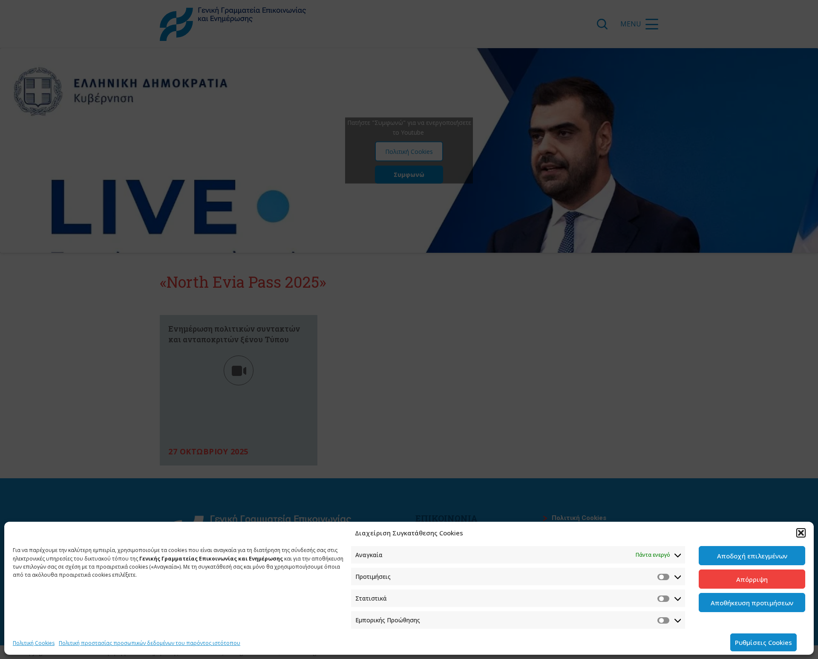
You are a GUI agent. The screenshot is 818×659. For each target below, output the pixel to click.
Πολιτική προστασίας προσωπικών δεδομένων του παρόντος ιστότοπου (149, 643)
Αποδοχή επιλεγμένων (752, 556)
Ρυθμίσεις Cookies (763, 642)
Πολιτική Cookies (34, 643)
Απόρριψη (752, 579)
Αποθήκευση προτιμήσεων (752, 602)
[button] (801, 533)
